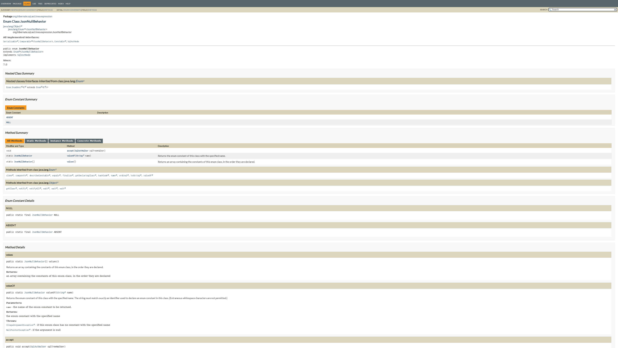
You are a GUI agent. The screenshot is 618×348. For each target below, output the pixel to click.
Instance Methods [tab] (61, 141)
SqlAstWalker (81, 151)
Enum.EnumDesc (13, 87)
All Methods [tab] (14, 141)
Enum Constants (28, 10)
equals (55, 175)
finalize (67, 175)
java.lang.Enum (16, 29)
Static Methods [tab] (36, 141)
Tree (40, 3)
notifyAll (34, 188)
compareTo (21, 175)
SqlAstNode (73, 41)
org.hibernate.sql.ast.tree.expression (32, 16)
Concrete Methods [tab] (89, 141)
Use (34, 3)
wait (45, 188)
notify (22, 188)
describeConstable (39, 175)
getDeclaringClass (85, 175)
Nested (14, 10)
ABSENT (9, 117)
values (70, 161)
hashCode (102, 175)
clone (9, 175)
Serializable (10, 41)
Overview (6, 3)
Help (68, 3)
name (113, 175)
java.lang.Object (12, 26)
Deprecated (50, 3)
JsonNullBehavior (36, 29)
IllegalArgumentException (19, 325)
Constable (59, 41)
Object (53, 182)
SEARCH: (544, 9)
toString (135, 175)
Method (48, 10)
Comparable (25, 41)
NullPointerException (17, 330)
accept (70, 151)
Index (61, 3)
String (79, 156)
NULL (8, 122)
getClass (10, 188)
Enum (16, 51)
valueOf (71, 156)
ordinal (123, 175)
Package (17, 3)
